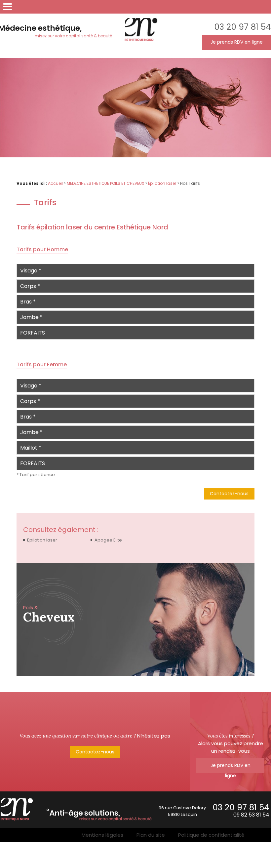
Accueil (55, 183)
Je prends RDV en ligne (237, 42)
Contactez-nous (229, 493)
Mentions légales (102, 834)
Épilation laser (162, 183)
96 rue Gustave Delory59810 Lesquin (182, 811)
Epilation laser (42, 540)
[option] (135, 619)
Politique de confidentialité (211, 834)
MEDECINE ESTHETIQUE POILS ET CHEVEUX (105, 183)
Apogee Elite (108, 540)
